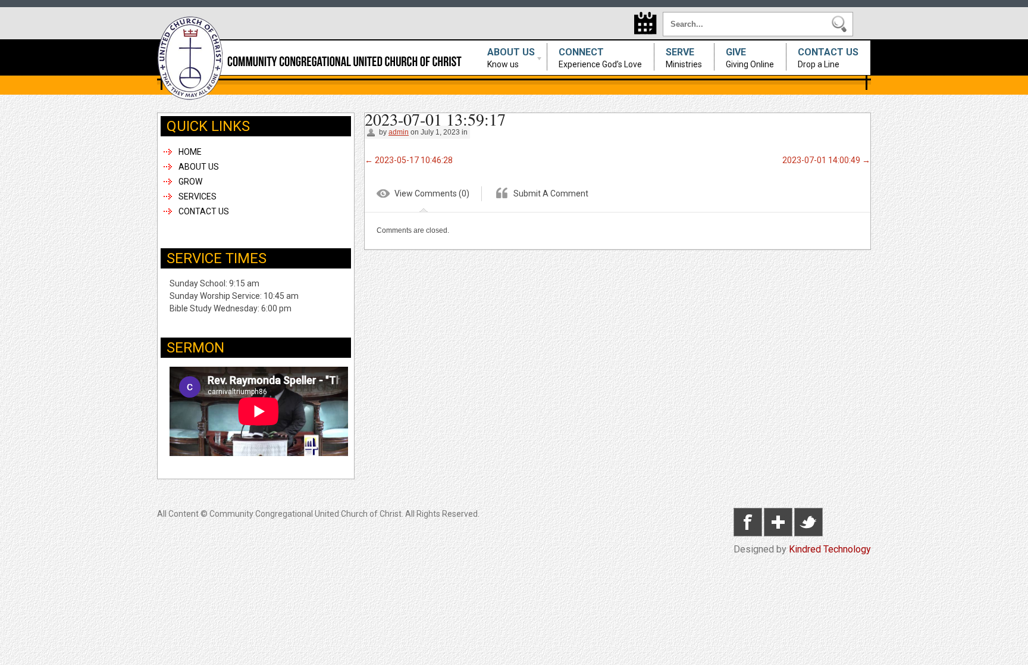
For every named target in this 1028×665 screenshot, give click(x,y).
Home (190, 152)
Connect (600, 57)
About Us (505, 57)
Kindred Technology (830, 549)
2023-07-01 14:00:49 (826, 160)
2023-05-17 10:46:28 (409, 160)
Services (197, 196)
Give (750, 57)
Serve (684, 57)
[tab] (423, 195)
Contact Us (828, 57)
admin (398, 132)
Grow (190, 181)
